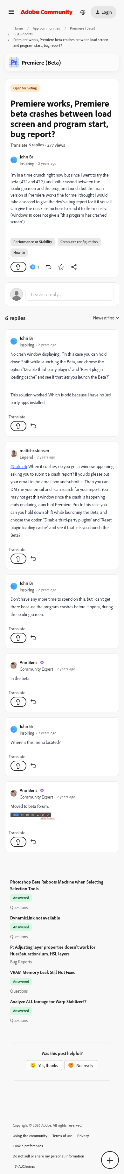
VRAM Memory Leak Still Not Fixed (43, 972)
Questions (19, 907)
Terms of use (62, 1135)
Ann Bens (29, 662)
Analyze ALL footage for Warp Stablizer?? (48, 1001)
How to (19, 252)
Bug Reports (23, 33)
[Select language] (83, 12)
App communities (46, 28)
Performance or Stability (32, 241)
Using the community (30, 1135)
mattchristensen (34, 450)
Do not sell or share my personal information (48, 1156)
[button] (11, 14)
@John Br (18, 466)
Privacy (83, 1135)
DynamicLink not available (35, 917)
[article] (62, 383)
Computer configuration (79, 241)
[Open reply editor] (62, 294)
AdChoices (26, 1166)
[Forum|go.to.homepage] (46, 12)
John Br (26, 156)
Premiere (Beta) (82, 28)
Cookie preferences (28, 1145)
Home (18, 28)
